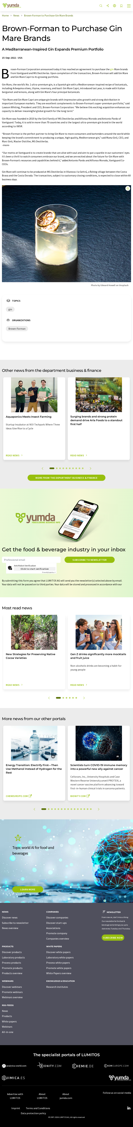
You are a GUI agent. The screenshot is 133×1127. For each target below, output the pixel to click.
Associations (53, 928)
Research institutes (57, 986)
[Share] (107, 6)
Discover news (10, 917)
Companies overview (57, 938)
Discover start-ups (56, 922)
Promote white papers (58, 968)
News (5, 1010)
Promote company (56, 933)
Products (7, 1016)
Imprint (15, 1108)
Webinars (7, 1026)
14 (87, 809)
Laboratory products (13, 957)
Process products (11, 962)
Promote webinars (12, 992)
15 (91, 809)
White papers (9, 1021)
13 (84, 809)
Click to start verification (35, 568)
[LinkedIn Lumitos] (129, 1108)
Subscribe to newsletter (90, 559)
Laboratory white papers (60, 957)
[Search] (101, 6)
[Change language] (114, 6)
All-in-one (7, 1032)
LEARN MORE (27, 889)
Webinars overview (12, 997)
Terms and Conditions (38, 1108)
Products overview (12, 973)
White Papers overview (58, 973)
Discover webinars (12, 986)
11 (78, 809)
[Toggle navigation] (129, 6)
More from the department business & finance (66, 477)
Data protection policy (33, 1113)
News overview (10, 928)
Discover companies (57, 917)
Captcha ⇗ (48, 572)
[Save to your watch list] (121, 6)
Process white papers (58, 962)
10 (83, 468)
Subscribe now (113, 937)
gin (112, 69)
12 (81, 809)
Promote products (12, 968)
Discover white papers (58, 952)
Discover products (12, 952)
